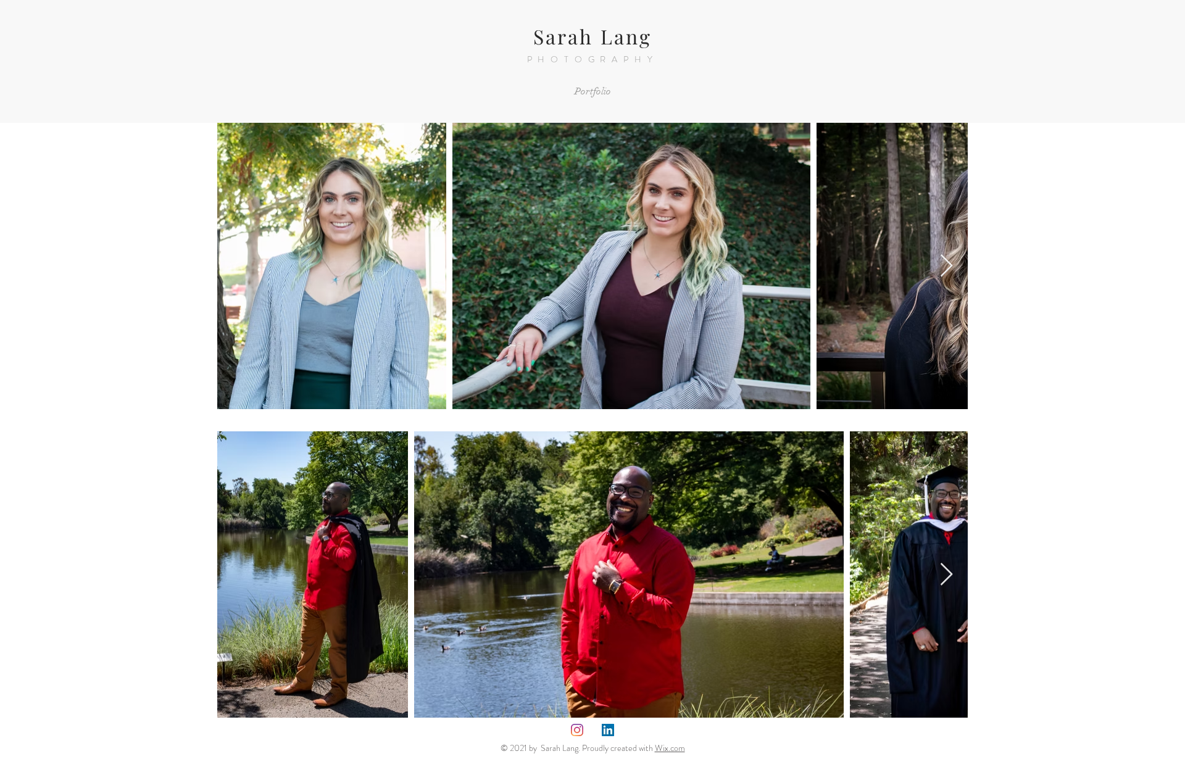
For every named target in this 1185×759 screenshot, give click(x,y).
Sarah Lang (592, 36)
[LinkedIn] (608, 730)
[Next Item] (946, 266)
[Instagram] (577, 730)
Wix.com (670, 748)
